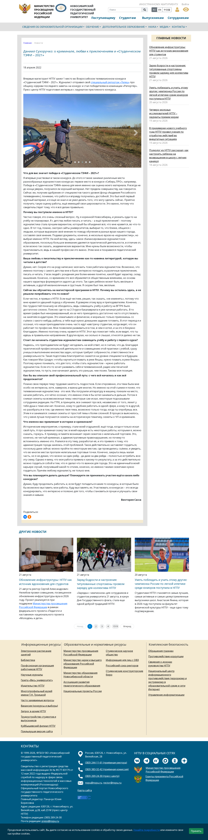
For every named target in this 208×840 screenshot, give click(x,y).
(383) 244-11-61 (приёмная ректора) (106, 762)
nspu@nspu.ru (93, 782)
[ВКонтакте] (25, 517)
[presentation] (28, 133)
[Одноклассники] (29, 517)
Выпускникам (153, 18)
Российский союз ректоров (122, 665)
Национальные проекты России (82, 691)
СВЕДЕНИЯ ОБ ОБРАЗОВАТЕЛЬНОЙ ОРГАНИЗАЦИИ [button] (52, 26)
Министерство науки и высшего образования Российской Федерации (82, 663)
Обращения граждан (160, 651)
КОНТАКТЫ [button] (178, 26)
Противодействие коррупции (165, 656)
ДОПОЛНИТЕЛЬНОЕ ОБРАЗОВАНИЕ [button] (123, 26)
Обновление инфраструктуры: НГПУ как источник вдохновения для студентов (168, 50)
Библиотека (28, 660)
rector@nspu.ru (112, 782)
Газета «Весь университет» (37, 680)
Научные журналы (32, 674)
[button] (75, 162)
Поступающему (103, 18)
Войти (185, 4)
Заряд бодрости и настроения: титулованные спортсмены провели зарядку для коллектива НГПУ (100, 584)
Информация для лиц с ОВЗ (122, 660)
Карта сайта (85, 790)
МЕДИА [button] (164, 26)
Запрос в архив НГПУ (33, 711)
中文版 (167, 9)
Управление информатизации (166, 694)
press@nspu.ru (50, 821)
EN (159, 9)
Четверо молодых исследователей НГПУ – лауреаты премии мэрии (164, 113)
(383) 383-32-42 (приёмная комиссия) (107, 769)
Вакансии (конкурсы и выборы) (39, 705)
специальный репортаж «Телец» (110, 82)
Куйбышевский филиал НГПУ (38, 726)
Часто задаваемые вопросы (37, 700)
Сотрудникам (178, 18)
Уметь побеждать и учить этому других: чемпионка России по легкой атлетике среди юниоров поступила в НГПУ (161, 584)
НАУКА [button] (152, 26)
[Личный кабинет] (177, 9)
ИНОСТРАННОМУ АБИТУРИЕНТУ (158, 4)
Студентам (127, 18)
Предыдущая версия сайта (37, 731)
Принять (196, 831)
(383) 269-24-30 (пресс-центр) (102, 776)
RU (154, 9)
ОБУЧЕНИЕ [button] (92, 26)
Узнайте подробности (146, 830)
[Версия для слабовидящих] (186, 9)
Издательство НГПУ (32, 685)
